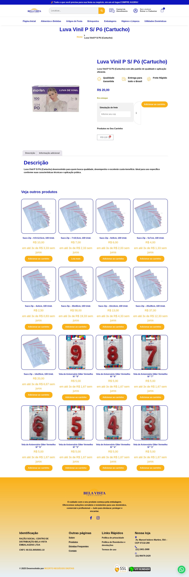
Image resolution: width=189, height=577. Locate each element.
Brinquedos (93, 21)
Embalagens (110, 21)
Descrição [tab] (30, 153)
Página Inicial (29, 21)
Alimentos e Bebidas (51, 21)
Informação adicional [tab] (49, 153)
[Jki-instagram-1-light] (98, 518)
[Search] (101, 10)
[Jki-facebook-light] (91, 518)
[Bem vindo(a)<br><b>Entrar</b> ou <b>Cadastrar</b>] (135, 10)
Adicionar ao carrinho (154, 104)
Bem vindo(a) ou (148, 10)
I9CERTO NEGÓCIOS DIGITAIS (59, 568)
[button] (181, 569)
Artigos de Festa (74, 21)
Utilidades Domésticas (155, 21)
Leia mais (75, 259)
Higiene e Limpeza (130, 21)
